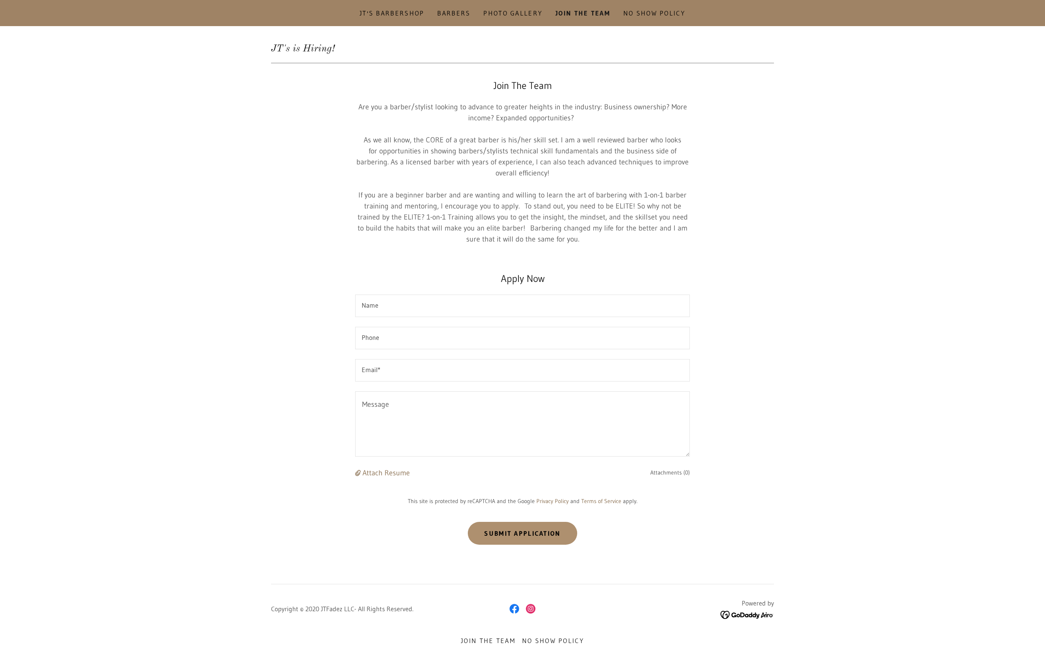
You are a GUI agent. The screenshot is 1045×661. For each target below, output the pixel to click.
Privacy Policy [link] (552, 501)
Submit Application (522, 533)
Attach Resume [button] (386, 472)
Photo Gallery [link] (513, 13)
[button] (358, 472)
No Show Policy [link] (654, 13)
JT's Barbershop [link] (392, 13)
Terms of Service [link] (601, 501)
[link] (514, 609)
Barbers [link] (453, 13)
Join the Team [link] (583, 13)
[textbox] (522, 306)
